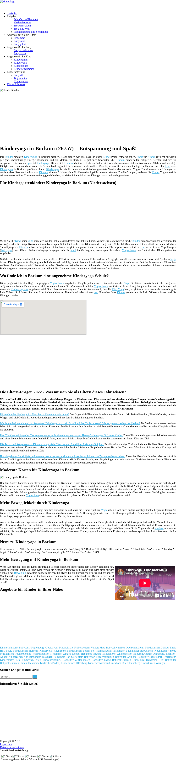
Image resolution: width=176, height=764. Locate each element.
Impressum (6, 744)
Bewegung (20, 572)
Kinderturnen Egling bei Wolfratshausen (89, 650)
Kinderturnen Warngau (153, 663)
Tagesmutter (20, 78)
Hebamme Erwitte (91, 653)
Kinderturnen (21, 59)
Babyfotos (19, 41)
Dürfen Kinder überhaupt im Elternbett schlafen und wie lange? (34, 414)
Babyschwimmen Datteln (14, 663)
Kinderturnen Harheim (25, 650)
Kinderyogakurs (19, 289)
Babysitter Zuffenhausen (76, 659)
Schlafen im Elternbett (26, 19)
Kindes (121, 292)
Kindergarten (21, 81)
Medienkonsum (22, 22)
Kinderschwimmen (24, 68)
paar (96, 292)
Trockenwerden (22, 25)
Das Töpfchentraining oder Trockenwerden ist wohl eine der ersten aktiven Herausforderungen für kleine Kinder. (61, 435)
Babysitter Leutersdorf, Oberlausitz (157, 656)
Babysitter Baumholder (126, 650)
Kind (167, 166)
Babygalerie (20, 44)
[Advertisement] (89, 118)
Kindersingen (21, 65)
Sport (140, 156)
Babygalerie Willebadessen (117, 653)
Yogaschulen (129, 250)
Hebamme (19, 37)
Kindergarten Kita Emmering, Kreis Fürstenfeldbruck (30, 659)
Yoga (30, 240)
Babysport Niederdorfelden (99, 656)
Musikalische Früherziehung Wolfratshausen (24, 653)
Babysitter (19, 75)
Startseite (12, 13)
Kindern (120, 160)
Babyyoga (6, 250)
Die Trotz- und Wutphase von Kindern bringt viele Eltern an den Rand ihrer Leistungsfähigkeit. (52, 444)
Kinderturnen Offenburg (74, 663)
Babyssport (20, 53)
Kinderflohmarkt (16, 84)
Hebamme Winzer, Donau (65, 653)
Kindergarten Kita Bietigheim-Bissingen (30, 656)
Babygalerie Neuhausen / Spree (158, 650)
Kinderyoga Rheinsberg (53, 650)
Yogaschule (32, 495)
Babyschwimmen (23, 50)
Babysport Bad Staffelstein (68, 656)
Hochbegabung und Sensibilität (31, 31)
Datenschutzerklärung (12, 747)
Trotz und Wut (21, 28)
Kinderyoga (20, 62)
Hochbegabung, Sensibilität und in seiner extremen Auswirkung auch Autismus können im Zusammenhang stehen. (62, 456)
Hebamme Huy (155, 659)
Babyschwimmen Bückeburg (128, 659)
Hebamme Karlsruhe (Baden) (44, 663)
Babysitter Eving (101, 659)
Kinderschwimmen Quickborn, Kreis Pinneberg (114, 663)
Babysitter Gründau (126, 656)
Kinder (9, 156)
